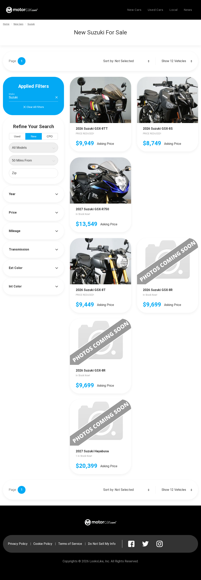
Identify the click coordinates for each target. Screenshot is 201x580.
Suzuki (31, 24)
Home (6, 24)
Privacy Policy (17, 544)
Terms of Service (70, 544)
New (33, 136)
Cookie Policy (42, 544)
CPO (50, 136)
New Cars (18, 24)
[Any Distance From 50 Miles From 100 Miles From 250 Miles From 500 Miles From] (33, 160)
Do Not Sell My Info (102, 544)
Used (17, 136)
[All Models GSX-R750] (33, 147)
